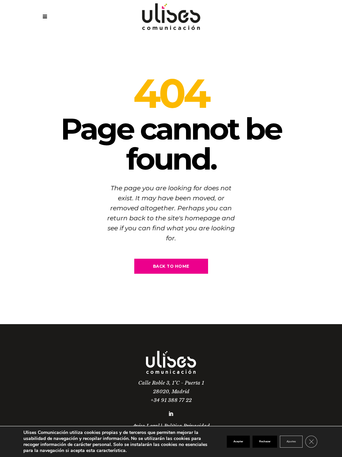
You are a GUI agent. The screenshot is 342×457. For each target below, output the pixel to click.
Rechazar (265, 441)
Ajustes (291, 441)
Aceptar (238, 441)
